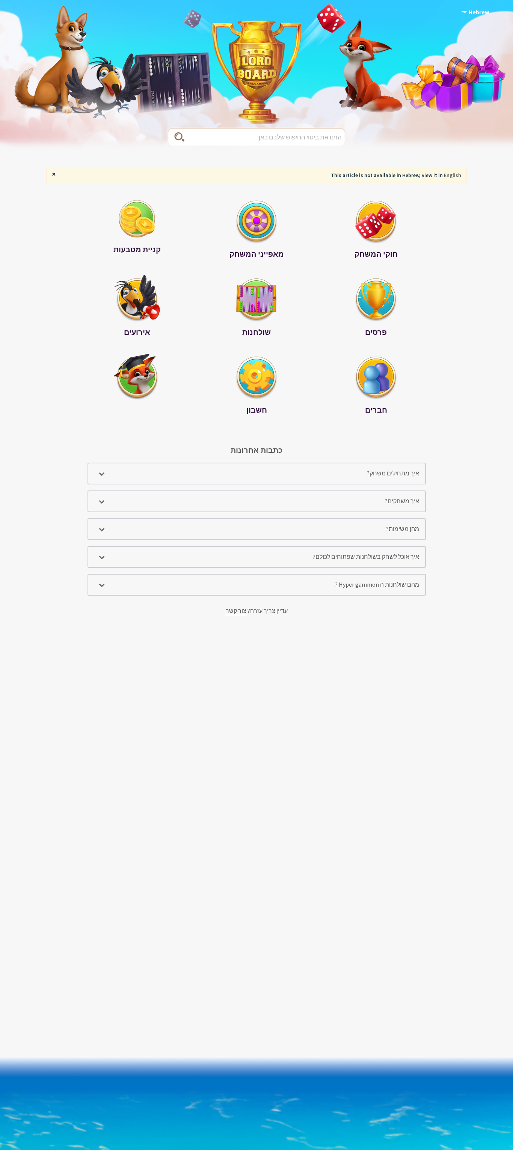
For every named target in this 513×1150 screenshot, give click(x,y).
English (452, 175)
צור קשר (236, 610)
